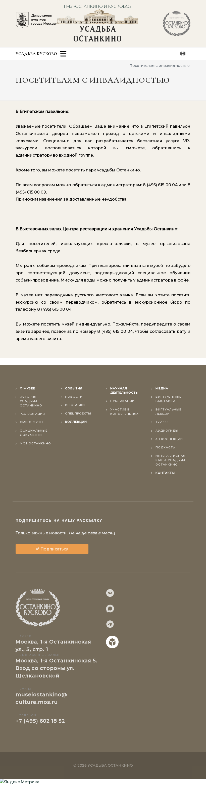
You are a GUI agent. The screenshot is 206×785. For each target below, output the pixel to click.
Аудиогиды (167, 430)
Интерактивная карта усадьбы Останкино (170, 460)
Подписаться (54, 549)
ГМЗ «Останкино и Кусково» (97, 6)
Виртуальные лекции (168, 411)
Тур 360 (162, 422)
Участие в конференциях (124, 411)
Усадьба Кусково (36, 53)
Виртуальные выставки (168, 399)
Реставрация (32, 413)
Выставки (75, 405)
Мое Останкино (35, 443)
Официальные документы (33, 433)
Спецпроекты (78, 413)
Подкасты (166, 447)
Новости (74, 396)
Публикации (122, 401)
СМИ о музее (32, 422)
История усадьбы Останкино (31, 401)
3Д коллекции (169, 439)
